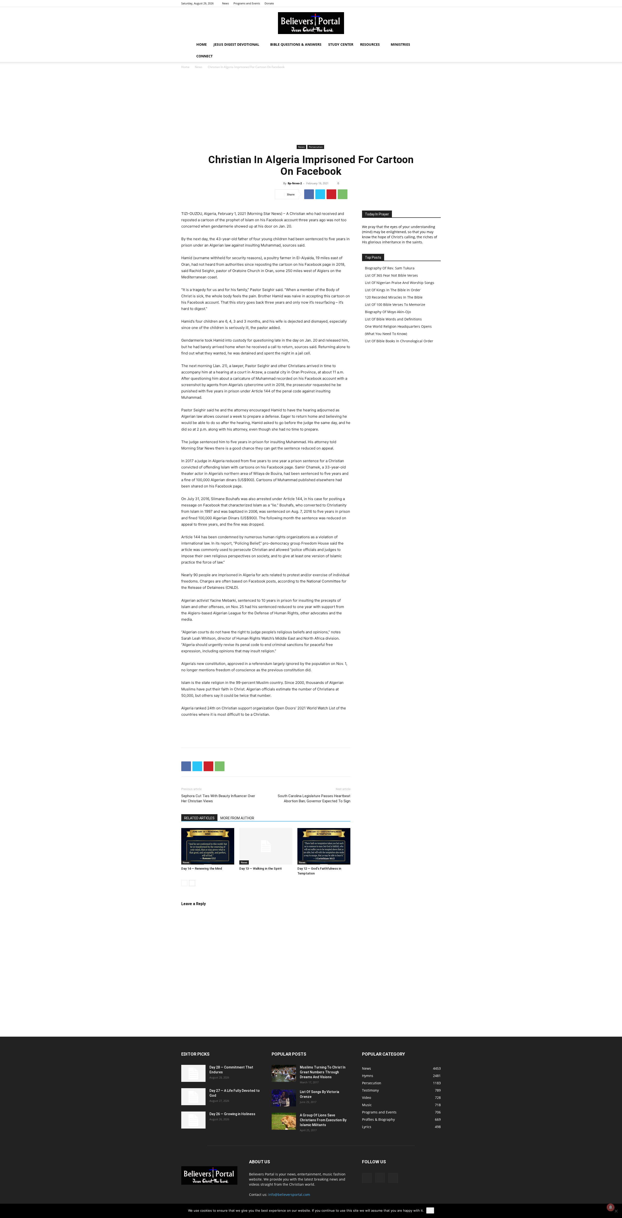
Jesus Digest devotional (236, 44)
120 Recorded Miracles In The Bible (394, 297)
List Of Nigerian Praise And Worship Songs (399, 282)
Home (201, 44)
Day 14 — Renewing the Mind (201, 868)
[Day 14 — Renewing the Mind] (207, 846)
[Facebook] (421, 3)
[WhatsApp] (342, 194)
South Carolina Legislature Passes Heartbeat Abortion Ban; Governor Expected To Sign (314, 798)
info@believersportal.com (289, 1194)
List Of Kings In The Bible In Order (393, 290)
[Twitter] (437, 3)
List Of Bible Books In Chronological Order (399, 341)
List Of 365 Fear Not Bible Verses (391, 275)
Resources (370, 44)
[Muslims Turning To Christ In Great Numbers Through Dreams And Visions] (284, 1073)
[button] (435, 45)
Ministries (400, 44)
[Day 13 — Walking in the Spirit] (265, 846)
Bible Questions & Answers (295, 44)
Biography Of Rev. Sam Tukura (390, 268)
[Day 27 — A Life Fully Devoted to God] (193, 1096)
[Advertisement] (311, 107)
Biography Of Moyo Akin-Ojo (388, 311)
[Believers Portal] (311, 23)
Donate (269, 3)
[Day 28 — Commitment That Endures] (193, 1073)
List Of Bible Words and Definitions (393, 319)
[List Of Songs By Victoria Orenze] (284, 1097)
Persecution (316, 147)
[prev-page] (184, 883)
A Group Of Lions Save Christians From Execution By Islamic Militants (323, 1120)
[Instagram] (429, 3)
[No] (615, 1211)
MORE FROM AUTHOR (237, 818)
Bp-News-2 (295, 183)
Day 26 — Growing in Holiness (232, 1114)
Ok (430, 1210)
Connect (204, 56)
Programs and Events (246, 3)
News (225, 3)
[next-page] (192, 883)
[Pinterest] (331, 194)
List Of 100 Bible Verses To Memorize (395, 304)
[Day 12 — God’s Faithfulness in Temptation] (323, 846)
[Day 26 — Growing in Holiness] (193, 1120)
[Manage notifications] (610, 1207)
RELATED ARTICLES (199, 818)
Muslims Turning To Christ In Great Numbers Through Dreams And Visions (323, 1072)
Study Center (340, 44)
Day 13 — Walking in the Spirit (260, 868)
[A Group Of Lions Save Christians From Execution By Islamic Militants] (284, 1121)
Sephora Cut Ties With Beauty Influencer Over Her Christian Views (218, 798)
